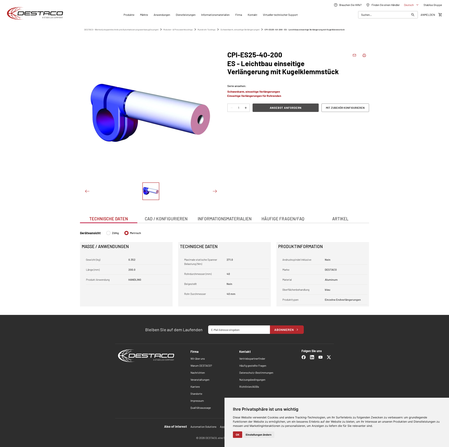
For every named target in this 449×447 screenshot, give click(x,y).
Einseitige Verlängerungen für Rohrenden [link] (254, 95)
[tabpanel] (224, 266)
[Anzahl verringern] (231, 108)
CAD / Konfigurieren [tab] (166, 218)
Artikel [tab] (340, 218)
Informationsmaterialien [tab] (225, 218)
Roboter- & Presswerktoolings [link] (178, 29)
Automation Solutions (203, 426)
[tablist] (224, 217)
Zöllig (115, 233)
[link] (348, 4)
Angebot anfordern (286, 107)
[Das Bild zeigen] (150, 191)
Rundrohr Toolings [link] (207, 29)
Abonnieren (284, 330)
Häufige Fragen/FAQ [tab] (283, 218)
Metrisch (135, 233)
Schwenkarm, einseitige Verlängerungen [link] (240, 29)
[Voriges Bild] (87, 191)
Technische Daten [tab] (108, 218)
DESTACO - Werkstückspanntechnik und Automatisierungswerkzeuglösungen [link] (121, 29)
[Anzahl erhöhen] (245, 108)
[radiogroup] (123, 234)
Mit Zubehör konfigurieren (345, 107)
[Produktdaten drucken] (364, 55)
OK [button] (237, 434)
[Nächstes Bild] (214, 191)
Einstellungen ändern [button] (259, 434)
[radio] (108, 233)
